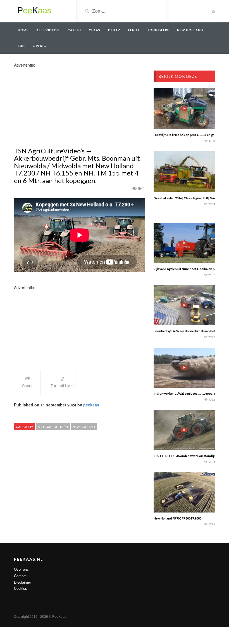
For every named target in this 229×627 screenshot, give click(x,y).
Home (23, 30)
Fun (21, 46)
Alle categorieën (53, 426)
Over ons (21, 569)
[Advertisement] (58, 107)
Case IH (74, 30)
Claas (94, 30)
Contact (20, 575)
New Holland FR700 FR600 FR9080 (177, 518)
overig (39, 46)
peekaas (91, 405)
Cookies (20, 588)
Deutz (114, 30)
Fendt (134, 30)
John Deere (158, 30)
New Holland (190, 30)
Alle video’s (48, 30)
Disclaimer (22, 582)
